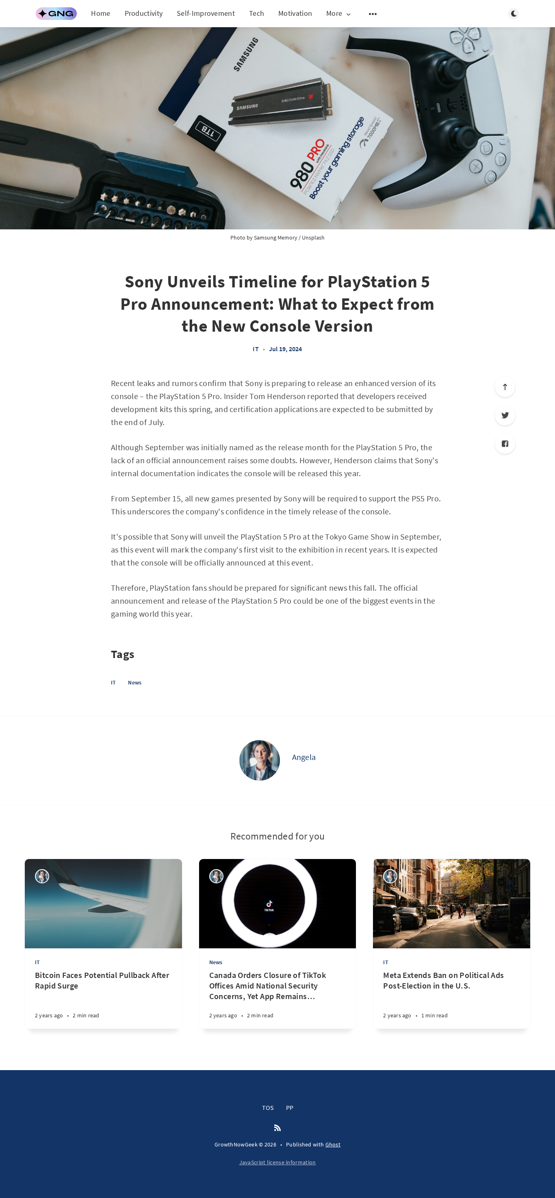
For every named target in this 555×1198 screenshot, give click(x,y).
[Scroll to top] (505, 387)
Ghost (333, 1144)
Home (100, 13)
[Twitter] (505, 415)
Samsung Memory (275, 237)
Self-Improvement (206, 13)
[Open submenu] (372, 13)
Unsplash (313, 237)
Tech (256, 13)
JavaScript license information (277, 1162)
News (134, 682)
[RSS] (277, 1128)
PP (289, 1107)
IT (255, 348)
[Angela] (259, 760)
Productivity (144, 13)
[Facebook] (505, 444)
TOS (268, 1107)
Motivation (295, 13)
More (334, 13)
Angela (304, 757)
